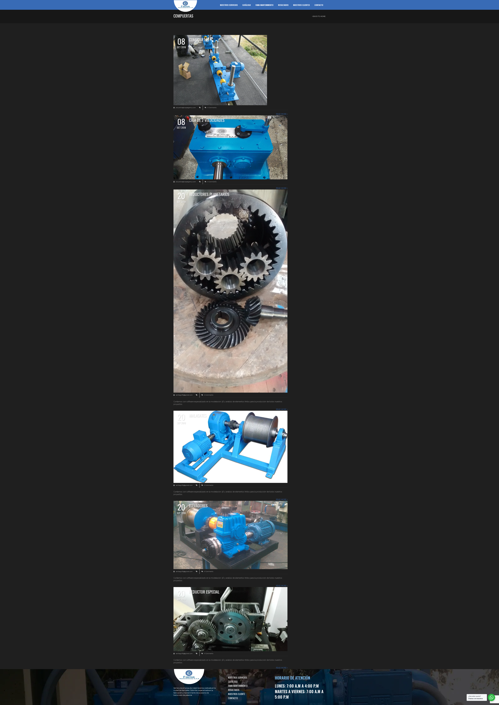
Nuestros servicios (229, 5)
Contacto (318, 5)
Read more (281, 114)
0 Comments (211, 107)
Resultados (283, 5)
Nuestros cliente (236, 694)
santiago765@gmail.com (184, 395)
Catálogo (246, 5)
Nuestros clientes (301, 5)
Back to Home (319, 16)
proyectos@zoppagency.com (185, 107)
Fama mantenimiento (264, 5)
